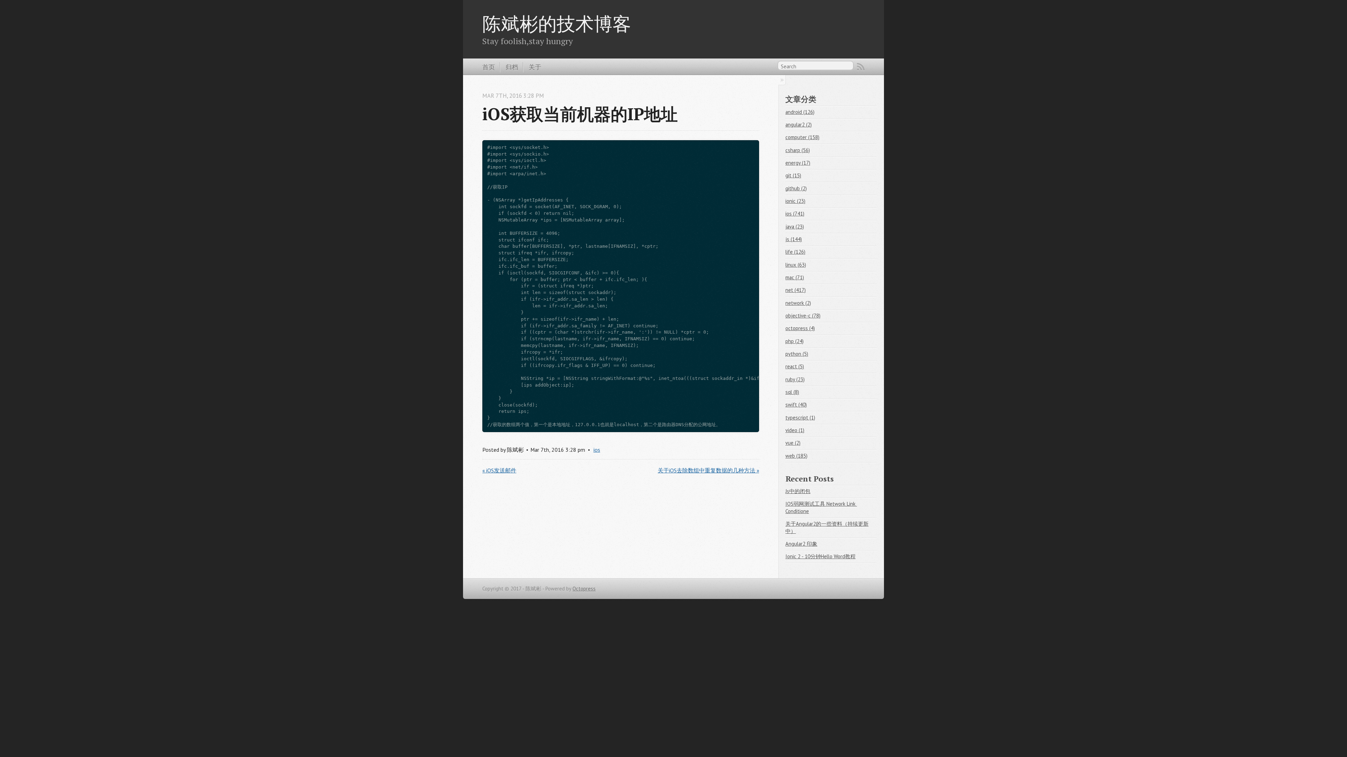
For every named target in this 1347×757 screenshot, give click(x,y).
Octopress (584, 588)
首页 (488, 67)
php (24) (794, 341)
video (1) (794, 430)
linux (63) (795, 264)
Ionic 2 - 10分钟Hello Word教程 (820, 556)
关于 (535, 67)
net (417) (795, 290)
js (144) (793, 239)
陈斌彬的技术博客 (556, 23)
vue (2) (792, 442)
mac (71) (794, 277)
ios (597, 449)
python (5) (796, 353)
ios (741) (794, 213)
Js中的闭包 (797, 491)
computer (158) (802, 137)
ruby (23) (795, 379)
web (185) (796, 455)
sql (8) (792, 392)
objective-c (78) (802, 315)
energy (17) (797, 162)
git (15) (793, 175)
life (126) (795, 251)
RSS (861, 67)
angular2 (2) (798, 124)
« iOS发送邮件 (499, 470)
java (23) (794, 226)
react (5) (794, 366)
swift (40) (796, 404)
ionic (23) (795, 201)
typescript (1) (800, 417)
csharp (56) (797, 150)
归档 (511, 67)
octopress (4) (800, 328)
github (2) (796, 188)
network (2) (798, 303)
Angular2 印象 (801, 543)
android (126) (800, 112)
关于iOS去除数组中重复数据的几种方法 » (708, 470)
